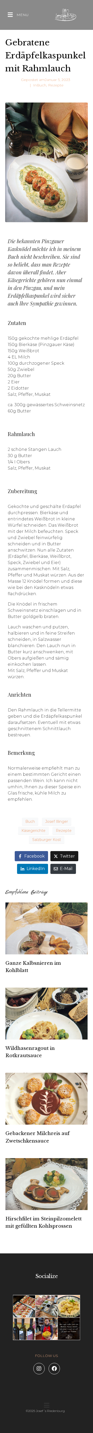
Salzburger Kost (46, 839)
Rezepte (56, 85)
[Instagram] (39, 1368)
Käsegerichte (33, 830)
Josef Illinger (56, 821)
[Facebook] (54, 1368)
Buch (41, 85)
